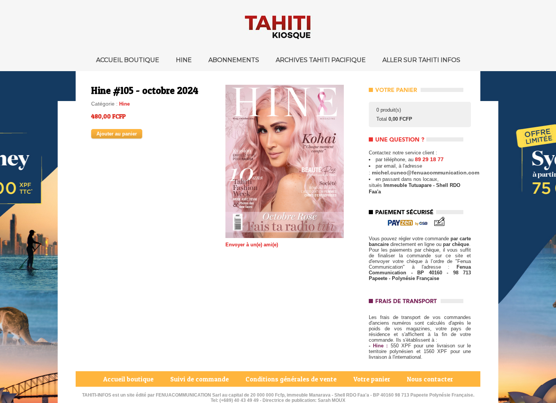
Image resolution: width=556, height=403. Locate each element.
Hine (184, 60)
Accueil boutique (128, 60)
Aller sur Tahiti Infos (421, 60)
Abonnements (234, 60)
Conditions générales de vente (291, 379)
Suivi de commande (200, 379)
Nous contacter (430, 379)
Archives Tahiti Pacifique (321, 60)
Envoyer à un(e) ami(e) (251, 244)
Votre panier (372, 379)
